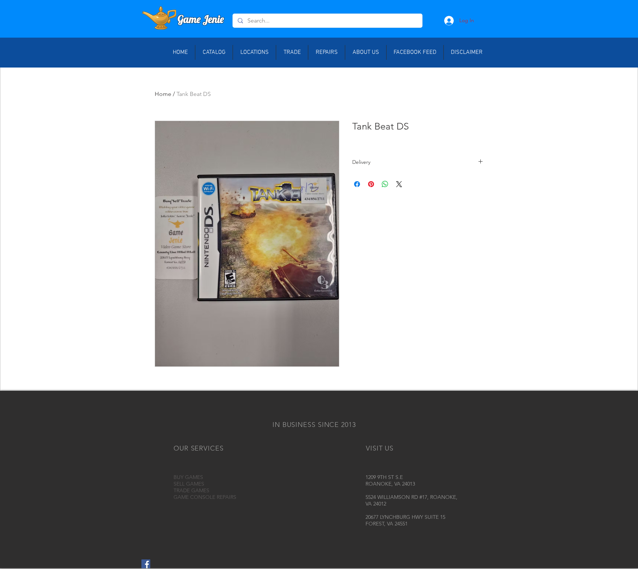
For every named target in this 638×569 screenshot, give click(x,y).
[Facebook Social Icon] (145, 563)
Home (163, 93)
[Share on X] (399, 184)
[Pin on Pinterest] (371, 184)
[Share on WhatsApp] (385, 184)
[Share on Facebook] (357, 184)
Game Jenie (201, 19)
